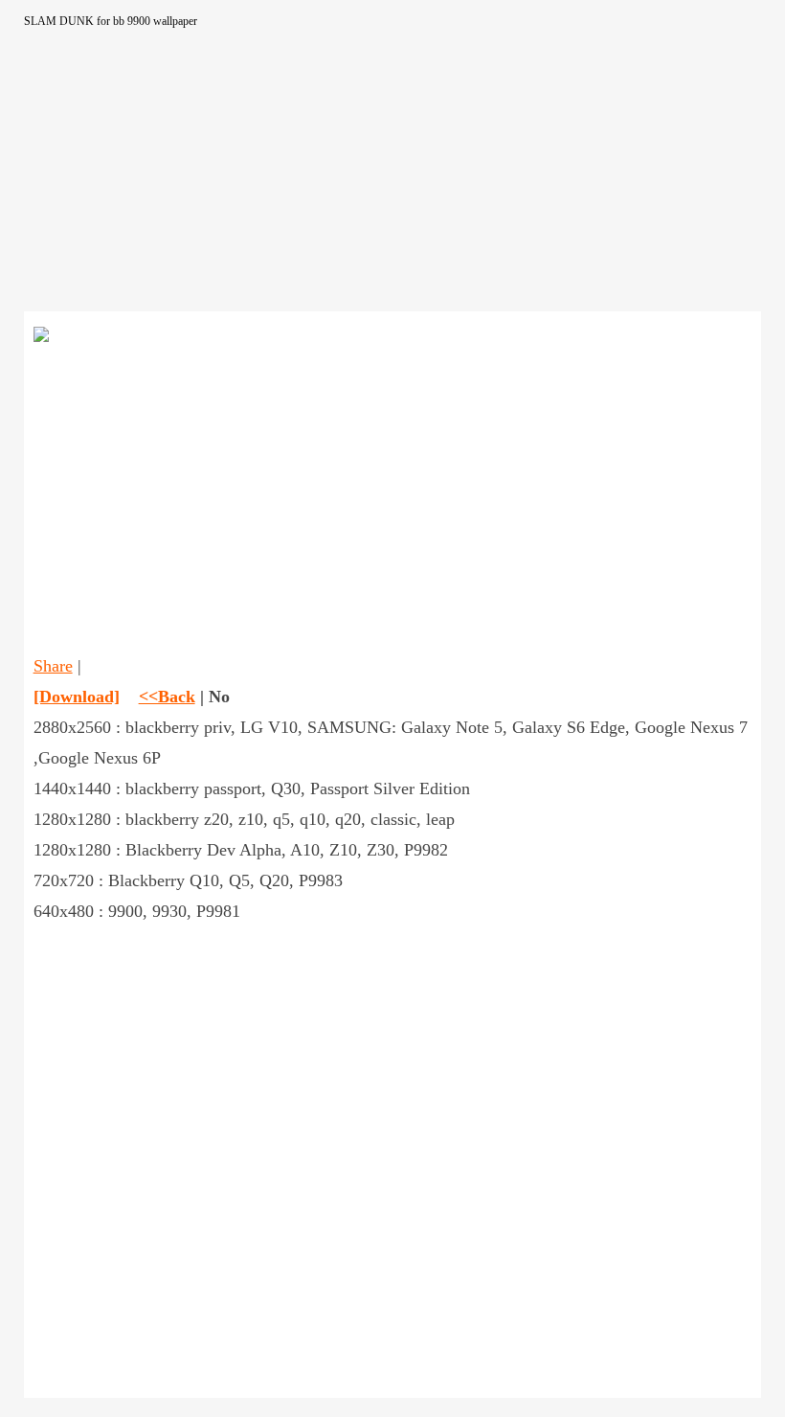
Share (53, 665)
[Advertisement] (393, 177)
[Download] (77, 696)
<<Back (167, 696)
